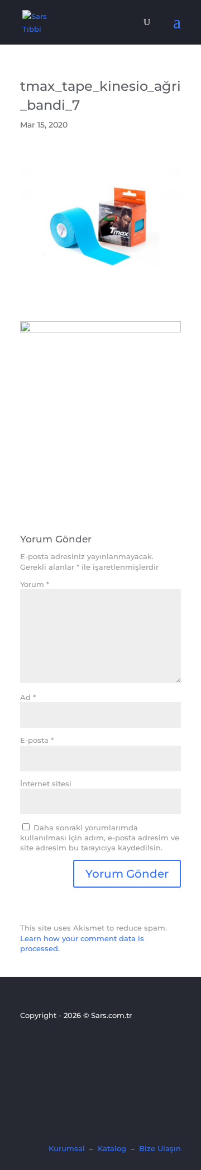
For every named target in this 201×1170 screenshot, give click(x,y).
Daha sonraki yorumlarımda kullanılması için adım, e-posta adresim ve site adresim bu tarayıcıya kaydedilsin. (99, 837)
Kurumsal (67, 1148)
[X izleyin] (46, 1045)
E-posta (37, 740)
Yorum (34, 584)
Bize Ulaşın (160, 1148)
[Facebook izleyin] (27, 1045)
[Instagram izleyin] (65, 1045)
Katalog (112, 1148)
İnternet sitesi (45, 783)
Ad (28, 697)
